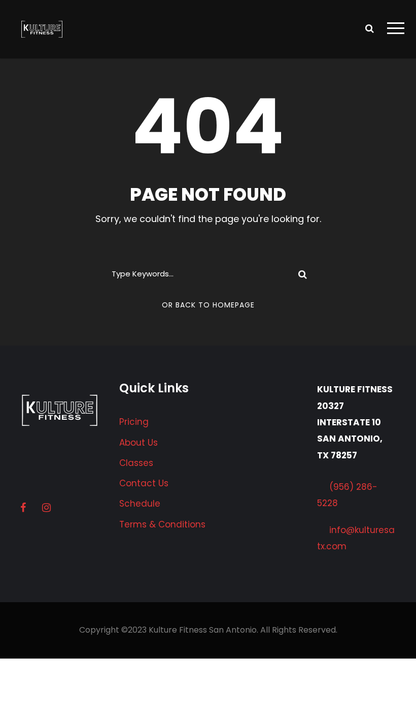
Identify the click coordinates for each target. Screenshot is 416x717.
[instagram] (46, 507)
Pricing (134, 422)
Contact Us (143, 483)
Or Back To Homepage (208, 305)
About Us (138, 443)
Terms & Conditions (162, 524)
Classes (136, 463)
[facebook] (23, 507)
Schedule (139, 503)
